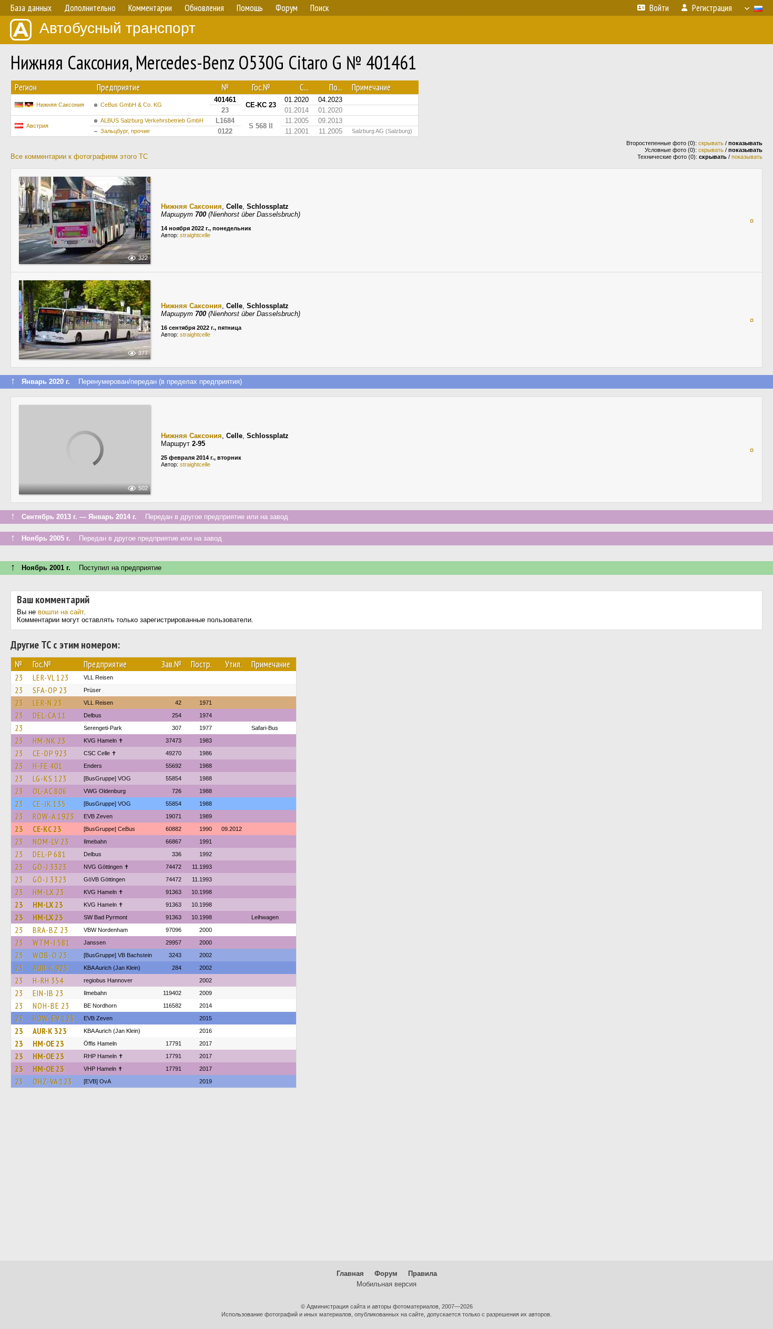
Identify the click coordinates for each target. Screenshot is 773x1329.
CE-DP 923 (50, 753)
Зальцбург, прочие (125, 131)
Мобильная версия (386, 1284)
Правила (422, 1273)
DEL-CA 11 (49, 715)
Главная (350, 1273)
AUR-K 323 (50, 1031)
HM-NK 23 (49, 740)
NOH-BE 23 (51, 1005)
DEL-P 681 (49, 854)
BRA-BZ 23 (50, 930)
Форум (386, 1273)
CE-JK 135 (49, 803)
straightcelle (195, 235)
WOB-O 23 (50, 955)
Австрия (37, 126)
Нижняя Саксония (60, 105)
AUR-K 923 (50, 967)
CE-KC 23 (47, 829)
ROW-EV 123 (53, 1018)
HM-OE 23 (48, 1043)
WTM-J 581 (51, 942)
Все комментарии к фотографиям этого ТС (79, 156)
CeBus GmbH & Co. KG (131, 105)
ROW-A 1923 (53, 816)
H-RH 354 (48, 980)
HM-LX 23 (48, 892)
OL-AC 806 (50, 791)
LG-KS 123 (50, 778)
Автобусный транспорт (117, 28)
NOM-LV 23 (51, 841)
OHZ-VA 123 (52, 1081)
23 (19, 677)
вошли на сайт (61, 612)
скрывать (711, 143)
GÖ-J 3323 (50, 866)
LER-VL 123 (51, 677)
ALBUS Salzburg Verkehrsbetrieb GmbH (152, 120)
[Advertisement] (386, 1179)
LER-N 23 (47, 702)
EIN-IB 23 (48, 993)
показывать (746, 157)
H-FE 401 (48, 765)
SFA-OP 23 (50, 690)
